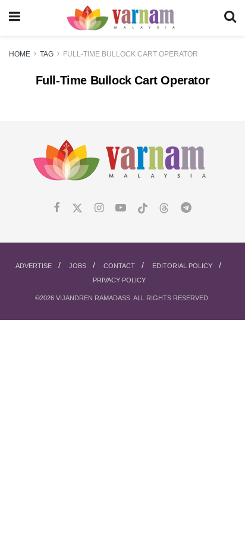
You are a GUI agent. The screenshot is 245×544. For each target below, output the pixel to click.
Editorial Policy (182, 265)
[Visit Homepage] (122, 18)
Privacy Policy (119, 280)
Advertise (33, 265)
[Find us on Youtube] (120, 208)
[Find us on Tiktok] (142, 209)
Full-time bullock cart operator (130, 54)
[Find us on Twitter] (77, 208)
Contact (119, 265)
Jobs (77, 265)
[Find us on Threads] (164, 209)
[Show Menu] (14, 18)
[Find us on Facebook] (57, 208)
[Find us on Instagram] (99, 208)
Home (19, 54)
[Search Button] (230, 18)
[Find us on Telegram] (186, 208)
